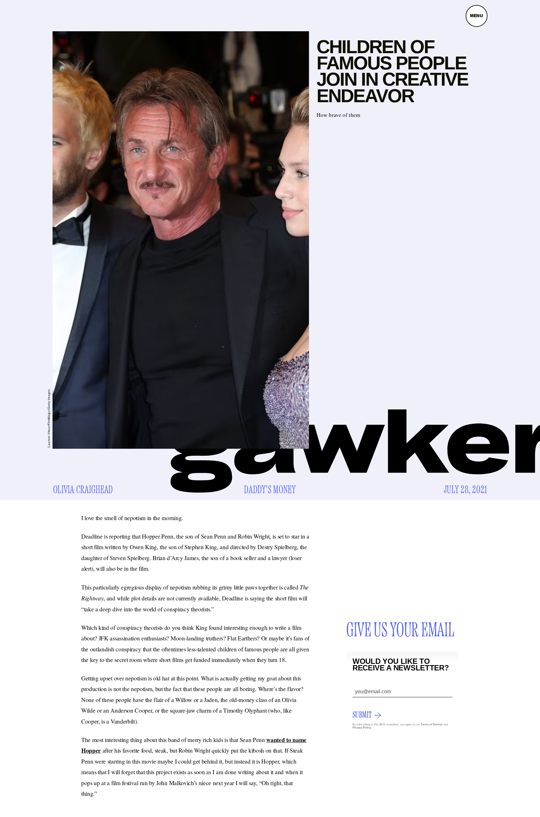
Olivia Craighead (83, 490)
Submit (362, 715)
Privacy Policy (361, 727)
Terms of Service (431, 724)
